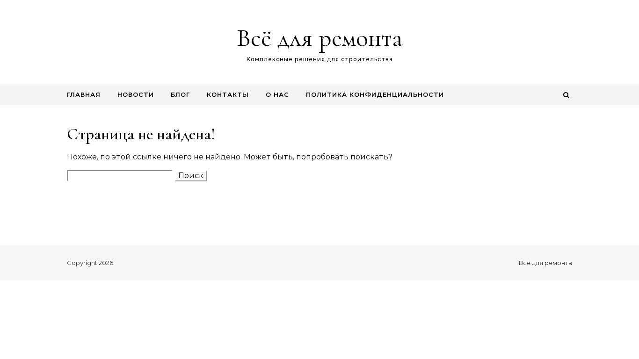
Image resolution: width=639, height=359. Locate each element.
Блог (180, 94)
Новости (135, 94)
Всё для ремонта (320, 37)
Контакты (228, 94)
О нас (277, 94)
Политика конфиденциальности (375, 94)
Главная (84, 94)
